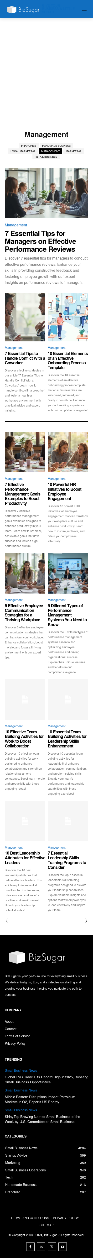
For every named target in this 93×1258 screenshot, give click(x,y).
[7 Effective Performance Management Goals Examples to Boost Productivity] (25, 452)
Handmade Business (56, 145)
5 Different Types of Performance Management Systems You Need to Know (67, 614)
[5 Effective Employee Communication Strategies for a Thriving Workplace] (25, 573)
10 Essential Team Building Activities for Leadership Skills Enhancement (67, 739)
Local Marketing (22, 151)
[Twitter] (52, 1246)
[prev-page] (8, 920)
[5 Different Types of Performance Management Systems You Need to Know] (68, 573)
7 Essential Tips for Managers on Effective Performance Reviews (40, 241)
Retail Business (46, 156)
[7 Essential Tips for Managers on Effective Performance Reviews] (46, 193)
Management (50, 151)
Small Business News (21, 1070)
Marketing (73, 151)
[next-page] (84, 920)
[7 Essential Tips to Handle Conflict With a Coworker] (25, 317)
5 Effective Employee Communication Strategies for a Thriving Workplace (24, 612)
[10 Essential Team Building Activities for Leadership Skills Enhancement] (68, 699)
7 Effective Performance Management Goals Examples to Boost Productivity (22, 493)
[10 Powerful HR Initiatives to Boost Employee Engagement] (68, 452)
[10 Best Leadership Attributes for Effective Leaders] (25, 821)
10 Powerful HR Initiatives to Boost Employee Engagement (64, 491)
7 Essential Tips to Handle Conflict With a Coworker (25, 358)
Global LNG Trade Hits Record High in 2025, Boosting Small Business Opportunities (46, 1079)
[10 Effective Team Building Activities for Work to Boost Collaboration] (25, 699)
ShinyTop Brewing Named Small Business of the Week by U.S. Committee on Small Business (42, 1119)
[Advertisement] (46, 67)
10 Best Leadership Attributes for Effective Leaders (25, 858)
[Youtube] (62, 1246)
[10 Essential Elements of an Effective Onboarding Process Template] (68, 317)
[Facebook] (30, 1246)
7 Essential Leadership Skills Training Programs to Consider (67, 860)
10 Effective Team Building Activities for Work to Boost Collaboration (24, 739)
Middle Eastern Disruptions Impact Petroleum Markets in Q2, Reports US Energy (40, 1099)
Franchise (28, 145)
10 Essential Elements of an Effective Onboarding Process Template (68, 360)
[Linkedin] (41, 1246)
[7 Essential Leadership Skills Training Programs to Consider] (68, 821)
